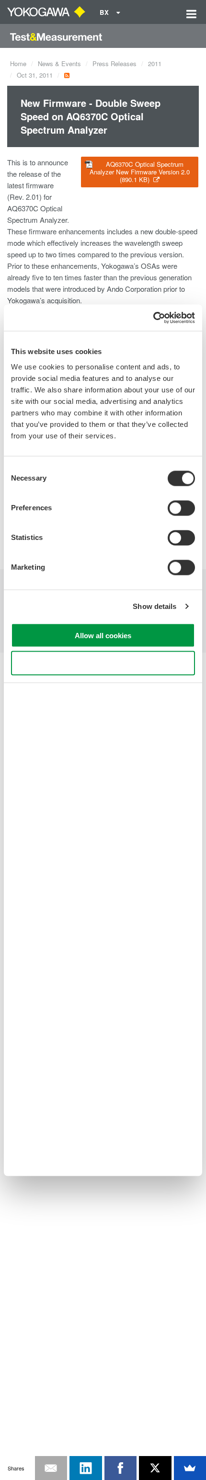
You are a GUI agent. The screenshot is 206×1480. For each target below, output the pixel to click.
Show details (154, 606)
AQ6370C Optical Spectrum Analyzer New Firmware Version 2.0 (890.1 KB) (140, 172)
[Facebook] (120, 1468)
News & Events (59, 63)
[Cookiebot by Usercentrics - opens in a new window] (153, 317)
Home (18, 63)
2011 (154, 63)
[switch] (181, 508)
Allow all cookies (103, 635)
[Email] (51, 1468)
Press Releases (114, 63)
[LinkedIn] (85, 1468)
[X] (155, 1468)
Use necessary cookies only (103, 663)
